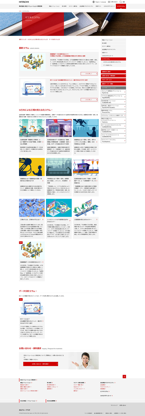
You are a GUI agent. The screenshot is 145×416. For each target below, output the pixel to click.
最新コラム (22, 39)
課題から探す (23, 388)
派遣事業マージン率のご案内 (120, 413)
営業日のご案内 (108, 413)
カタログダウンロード (109, 6)
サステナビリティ (104, 387)
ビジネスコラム (104, 391)
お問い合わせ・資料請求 (40, 364)
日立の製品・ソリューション (28, 401)
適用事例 (49, 388)
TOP (20, 11)
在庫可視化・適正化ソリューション (110, 106)
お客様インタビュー (52, 387)
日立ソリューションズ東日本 (28, 380)
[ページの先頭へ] (124, 376)
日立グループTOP (24, 410)
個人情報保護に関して (98, 413)
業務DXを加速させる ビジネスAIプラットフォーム (108, 120)
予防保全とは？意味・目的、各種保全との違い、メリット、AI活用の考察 (58, 181)
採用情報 (102, 388)
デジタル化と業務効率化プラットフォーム (111, 96)
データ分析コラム (53, 39)
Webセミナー (77, 387)
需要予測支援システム (106, 111)
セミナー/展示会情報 (79, 382)
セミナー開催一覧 (78, 385)
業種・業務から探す (25, 387)
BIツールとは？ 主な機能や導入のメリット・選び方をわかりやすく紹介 (31, 321)
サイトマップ (114, 405)
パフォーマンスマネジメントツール (110, 135)
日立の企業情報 (51, 401)
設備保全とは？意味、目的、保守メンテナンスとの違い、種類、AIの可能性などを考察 (85, 142)
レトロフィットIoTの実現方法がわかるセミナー (57, 221)
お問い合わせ (122, 405)
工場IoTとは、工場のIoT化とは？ (30, 219)
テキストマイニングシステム (108, 140)
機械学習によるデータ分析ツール (109, 130)
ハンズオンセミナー (78, 388)
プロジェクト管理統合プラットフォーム (111, 91)
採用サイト (98, 6)
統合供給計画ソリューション (108, 101)
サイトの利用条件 (88, 413)
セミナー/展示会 (73, 6)
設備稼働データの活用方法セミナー (31, 262)
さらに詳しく (89, 73)
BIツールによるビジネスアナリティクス (111, 126)
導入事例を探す (51, 385)
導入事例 (64, 6)
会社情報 (102, 385)
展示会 (75, 390)
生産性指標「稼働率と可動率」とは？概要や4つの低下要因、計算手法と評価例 (30, 142)
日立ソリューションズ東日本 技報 (28, 390)
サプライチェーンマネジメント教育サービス (112, 115)
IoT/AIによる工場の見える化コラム (37, 39)
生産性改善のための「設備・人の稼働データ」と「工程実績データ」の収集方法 (85, 181)
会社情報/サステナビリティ (86, 6)
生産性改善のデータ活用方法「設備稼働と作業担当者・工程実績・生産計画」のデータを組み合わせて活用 (58, 142)
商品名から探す (24, 385)
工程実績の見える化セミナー (83, 219)
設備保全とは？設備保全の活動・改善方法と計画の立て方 (31, 180)
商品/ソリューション (54, 6)
